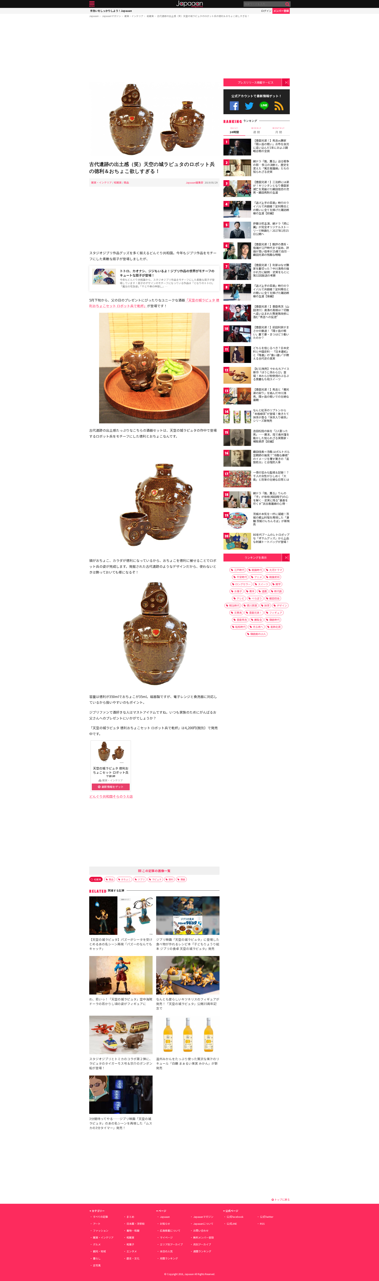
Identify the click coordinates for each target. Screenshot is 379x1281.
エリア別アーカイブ (171, 1244)
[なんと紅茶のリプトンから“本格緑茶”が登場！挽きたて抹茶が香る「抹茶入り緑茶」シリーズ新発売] (237, 417)
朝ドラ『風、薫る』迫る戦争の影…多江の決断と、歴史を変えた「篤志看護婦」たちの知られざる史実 (271, 166)
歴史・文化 (133, 1258)
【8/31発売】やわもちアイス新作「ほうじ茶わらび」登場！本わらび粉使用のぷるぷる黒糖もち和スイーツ (271, 373)
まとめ (130, 1217)
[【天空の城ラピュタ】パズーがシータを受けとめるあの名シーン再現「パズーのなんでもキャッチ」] (121, 916)
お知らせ (165, 1223)
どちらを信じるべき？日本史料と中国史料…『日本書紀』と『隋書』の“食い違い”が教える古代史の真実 (271, 353)
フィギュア (275, 612)
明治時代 (234, 605)
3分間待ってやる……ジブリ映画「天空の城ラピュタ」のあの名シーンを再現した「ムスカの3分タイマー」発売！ (120, 1123)
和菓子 (130, 1244)
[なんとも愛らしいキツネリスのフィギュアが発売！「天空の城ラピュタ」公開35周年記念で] (188, 976)
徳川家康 (252, 605)
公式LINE (264, 105)
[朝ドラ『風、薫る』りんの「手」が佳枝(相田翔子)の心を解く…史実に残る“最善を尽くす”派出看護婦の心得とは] (237, 500)
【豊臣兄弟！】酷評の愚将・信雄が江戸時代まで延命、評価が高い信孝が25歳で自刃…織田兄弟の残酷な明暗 (271, 249)
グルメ (97, 1244)
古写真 (97, 1265)
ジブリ (141, 879)
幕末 (251, 591)
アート (96, 1223)
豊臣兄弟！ (255, 612)
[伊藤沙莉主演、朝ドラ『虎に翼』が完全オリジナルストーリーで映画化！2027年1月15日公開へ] (237, 231)
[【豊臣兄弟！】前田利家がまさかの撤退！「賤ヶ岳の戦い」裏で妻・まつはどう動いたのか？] (237, 334)
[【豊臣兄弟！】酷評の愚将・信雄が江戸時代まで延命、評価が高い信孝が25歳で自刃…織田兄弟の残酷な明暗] (237, 251)
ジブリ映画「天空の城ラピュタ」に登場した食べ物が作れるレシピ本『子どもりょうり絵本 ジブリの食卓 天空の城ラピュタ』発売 (187, 944)
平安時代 (242, 577)
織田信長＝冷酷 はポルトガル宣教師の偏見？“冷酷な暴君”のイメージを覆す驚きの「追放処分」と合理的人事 (271, 456)
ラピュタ (156, 879)
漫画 (264, 591)
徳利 (171, 879)
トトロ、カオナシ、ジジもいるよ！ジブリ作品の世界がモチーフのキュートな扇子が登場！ (167, 273)
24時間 (234, 130)
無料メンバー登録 (203, 1237)
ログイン (266, 11)
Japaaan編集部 (194, 182)
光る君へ (258, 627)
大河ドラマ (275, 570)
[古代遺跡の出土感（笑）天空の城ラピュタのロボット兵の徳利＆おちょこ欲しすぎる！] (154, 119)
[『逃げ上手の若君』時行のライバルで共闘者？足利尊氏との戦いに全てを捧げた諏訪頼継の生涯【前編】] (237, 210)
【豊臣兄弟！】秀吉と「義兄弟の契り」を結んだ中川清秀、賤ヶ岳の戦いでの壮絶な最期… (271, 394)
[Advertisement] (154, 50)
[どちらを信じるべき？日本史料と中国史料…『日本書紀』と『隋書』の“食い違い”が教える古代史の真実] (237, 355)
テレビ (240, 598)
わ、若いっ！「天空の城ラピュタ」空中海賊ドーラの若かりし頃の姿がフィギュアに (120, 1001)
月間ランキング (169, 1258)
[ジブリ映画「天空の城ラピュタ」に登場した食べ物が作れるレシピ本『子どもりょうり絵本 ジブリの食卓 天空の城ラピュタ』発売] (188, 916)
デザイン (282, 605)
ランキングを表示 (256, 557)
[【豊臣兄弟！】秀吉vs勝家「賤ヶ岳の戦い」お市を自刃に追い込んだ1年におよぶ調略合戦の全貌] (237, 148)
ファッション (100, 1230)
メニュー (92, 4)
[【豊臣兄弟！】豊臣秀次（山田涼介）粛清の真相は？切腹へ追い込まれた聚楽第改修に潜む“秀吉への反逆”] (237, 314)
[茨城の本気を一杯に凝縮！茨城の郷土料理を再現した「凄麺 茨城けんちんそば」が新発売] (237, 521)
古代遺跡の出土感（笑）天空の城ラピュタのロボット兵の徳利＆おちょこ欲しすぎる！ (203, 16)
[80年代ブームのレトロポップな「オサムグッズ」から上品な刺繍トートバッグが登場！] (237, 542)
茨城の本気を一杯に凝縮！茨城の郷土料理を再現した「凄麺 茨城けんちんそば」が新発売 (271, 519)
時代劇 (278, 591)
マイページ (166, 1237)
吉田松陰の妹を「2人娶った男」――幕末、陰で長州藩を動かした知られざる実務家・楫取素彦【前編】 (271, 436)
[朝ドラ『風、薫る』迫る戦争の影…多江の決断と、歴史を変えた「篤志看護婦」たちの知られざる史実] (237, 168)
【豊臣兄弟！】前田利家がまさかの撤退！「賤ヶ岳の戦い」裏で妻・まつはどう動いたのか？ (271, 332)
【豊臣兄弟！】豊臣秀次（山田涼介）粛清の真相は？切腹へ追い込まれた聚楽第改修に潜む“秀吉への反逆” (271, 311)
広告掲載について (170, 1230)
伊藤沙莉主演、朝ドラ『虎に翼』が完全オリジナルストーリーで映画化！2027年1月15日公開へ (271, 228)
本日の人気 (166, 1251)
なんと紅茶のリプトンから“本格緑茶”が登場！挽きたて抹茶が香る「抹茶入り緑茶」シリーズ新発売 (271, 415)
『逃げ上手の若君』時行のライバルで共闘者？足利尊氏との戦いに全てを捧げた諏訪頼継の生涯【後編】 (271, 291)
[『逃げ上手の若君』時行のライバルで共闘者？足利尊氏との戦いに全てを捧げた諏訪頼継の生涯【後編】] (237, 293)
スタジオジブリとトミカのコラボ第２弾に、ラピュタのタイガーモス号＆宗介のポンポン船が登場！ (120, 1063)
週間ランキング (202, 1251)
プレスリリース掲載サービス (255, 82)
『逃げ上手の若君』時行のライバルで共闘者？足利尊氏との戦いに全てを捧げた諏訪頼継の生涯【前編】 (271, 208)
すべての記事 (100, 1217)
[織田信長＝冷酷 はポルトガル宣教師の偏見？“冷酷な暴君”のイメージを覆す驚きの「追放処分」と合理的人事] (237, 459)
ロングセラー (243, 584)
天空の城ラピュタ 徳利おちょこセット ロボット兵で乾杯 (111, 772)
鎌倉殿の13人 (258, 634)
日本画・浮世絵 (135, 1223)
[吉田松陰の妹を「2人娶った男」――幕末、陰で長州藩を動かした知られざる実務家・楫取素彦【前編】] (237, 438)
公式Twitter (249, 105)
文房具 (238, 612)
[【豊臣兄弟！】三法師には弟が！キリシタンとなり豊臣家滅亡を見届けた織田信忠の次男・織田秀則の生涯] (237, 189)
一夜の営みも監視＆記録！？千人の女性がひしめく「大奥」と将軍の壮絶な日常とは (271, 475)
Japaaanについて (203, 1223)
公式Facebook (234, 105)
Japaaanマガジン (111, 16)
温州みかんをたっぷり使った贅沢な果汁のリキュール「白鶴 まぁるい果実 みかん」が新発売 (187, 1063)
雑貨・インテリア (133, 16)
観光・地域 (99, 1251)
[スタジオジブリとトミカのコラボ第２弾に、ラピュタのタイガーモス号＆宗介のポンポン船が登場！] (121, 1035)
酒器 (182, 879)
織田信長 (274, 598)
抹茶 (266, 605)
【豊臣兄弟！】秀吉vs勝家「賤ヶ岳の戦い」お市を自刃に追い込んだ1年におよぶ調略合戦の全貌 (271, 145)
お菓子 (238, 591)
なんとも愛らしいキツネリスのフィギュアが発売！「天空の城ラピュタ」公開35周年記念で (187, 1003)
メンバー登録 (281, 11)
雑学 (278, 584)
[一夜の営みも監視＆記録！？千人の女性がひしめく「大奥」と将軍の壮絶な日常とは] (237, 480)
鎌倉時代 (274, 620)
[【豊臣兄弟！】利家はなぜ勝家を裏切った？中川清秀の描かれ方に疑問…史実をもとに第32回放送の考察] (237, 272)
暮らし (97, 1258)
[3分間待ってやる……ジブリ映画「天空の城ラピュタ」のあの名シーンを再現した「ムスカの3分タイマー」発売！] (121, 1095)
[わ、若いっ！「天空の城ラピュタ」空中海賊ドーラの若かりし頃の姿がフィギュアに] (121, 976)
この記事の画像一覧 (156, 870)
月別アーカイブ (202, 1244)
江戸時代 (239, 570)
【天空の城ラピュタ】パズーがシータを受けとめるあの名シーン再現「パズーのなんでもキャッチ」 (120, 944)
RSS (279, 105)
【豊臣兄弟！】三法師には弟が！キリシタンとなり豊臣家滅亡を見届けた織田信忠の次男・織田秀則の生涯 (271, 187)
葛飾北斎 (275, 627)
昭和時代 (240, 627)
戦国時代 (257, 570)
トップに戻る (282, 1199)
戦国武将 (274, 577)
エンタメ (132, 1251)
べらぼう (257, 598)
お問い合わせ (201, 1230)
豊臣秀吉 (242, 620)
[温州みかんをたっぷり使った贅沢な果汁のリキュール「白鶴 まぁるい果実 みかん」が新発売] (188, 1035)
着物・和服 (133, 1230)
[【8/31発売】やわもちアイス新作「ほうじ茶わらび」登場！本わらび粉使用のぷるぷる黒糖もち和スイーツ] (237, 376)
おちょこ (126, 879)
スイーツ (263, 584)
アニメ (258, 577)
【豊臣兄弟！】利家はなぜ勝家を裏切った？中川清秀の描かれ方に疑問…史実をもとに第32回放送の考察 (271, 270)
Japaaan (189, 4)
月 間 (279, 130)
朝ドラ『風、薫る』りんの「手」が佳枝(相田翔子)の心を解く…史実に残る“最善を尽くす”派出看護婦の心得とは (270, 500)
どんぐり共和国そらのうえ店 (111, 796)
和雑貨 (150, 16)
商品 (126, 182)
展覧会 (258, 620)
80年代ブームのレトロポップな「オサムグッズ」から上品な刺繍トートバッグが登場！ (271, 538)
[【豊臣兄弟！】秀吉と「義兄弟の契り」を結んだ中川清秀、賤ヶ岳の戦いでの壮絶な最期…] (237, 397)
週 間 (256, 130)
